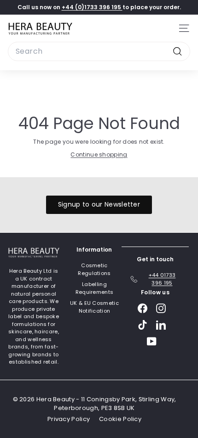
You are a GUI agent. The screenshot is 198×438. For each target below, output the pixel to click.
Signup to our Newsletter (99, 204)
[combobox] (99, 51)
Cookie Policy (120, 419)
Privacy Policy (68, 419)
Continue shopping (98, 154)
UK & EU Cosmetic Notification (94, 306)
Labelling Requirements (95, 288)
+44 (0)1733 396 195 (92, 7)
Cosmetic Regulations (94, 269)
